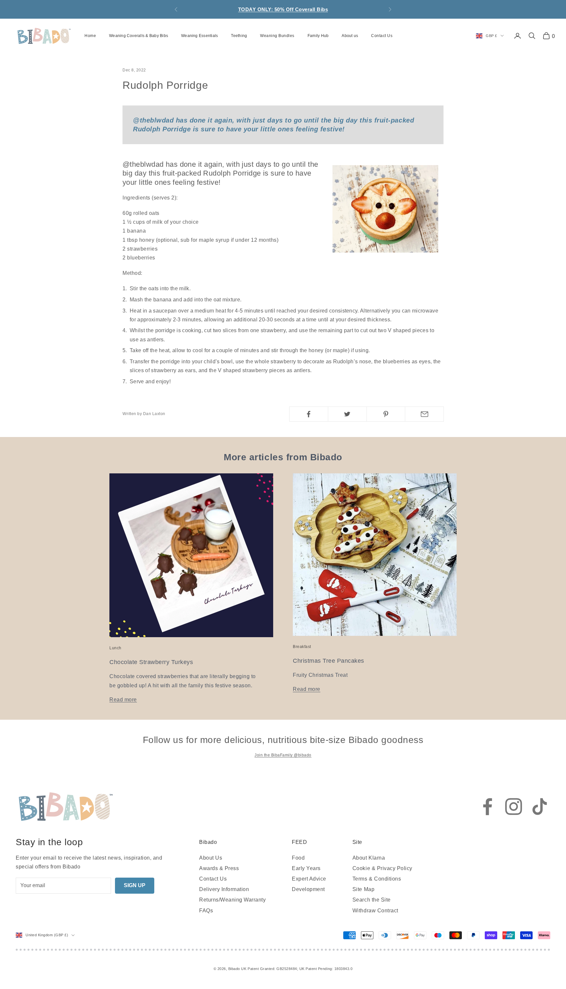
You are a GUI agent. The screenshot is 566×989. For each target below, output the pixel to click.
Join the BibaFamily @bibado (283, 755)
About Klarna (368, 858)
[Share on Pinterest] (386, 414)
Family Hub (318, 35)
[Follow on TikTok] (539, 806)
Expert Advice (309, 879)
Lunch (115, 648)
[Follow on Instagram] (513, 806)
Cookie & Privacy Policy (382, 868)
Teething (239, 35)
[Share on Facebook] (309, 414)
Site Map (363, 889)
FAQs (206, 910)
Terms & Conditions (376, 879)
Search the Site (371, 900)
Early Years (306, 868)
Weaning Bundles (277, 35)
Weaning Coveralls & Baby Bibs (138, 35)
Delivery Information (224, 889)
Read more (123, 699)
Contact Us (381, 35)
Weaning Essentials (199, 35)
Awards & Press (219, 868)
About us (350, 35)
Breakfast (302, 646)
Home (90, 35)
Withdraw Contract (375, 910)
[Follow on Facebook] (487, 806)
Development (308, 889)
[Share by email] (424, 414)
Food (298, 858)
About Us (210, 858)
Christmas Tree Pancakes (328, 660)
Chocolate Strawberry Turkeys (151, 662)
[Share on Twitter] (347, 414)
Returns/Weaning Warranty (232, 900)
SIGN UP (134, 885)
